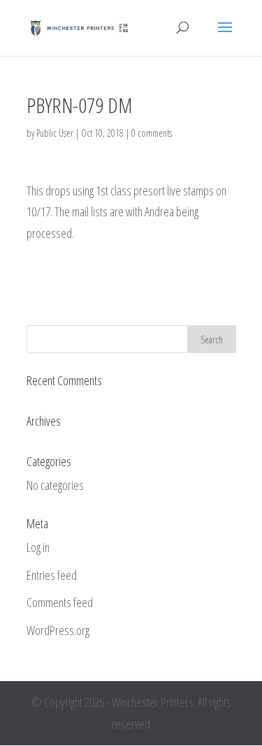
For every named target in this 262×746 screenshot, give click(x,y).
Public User (54, 133)
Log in (38, 547)
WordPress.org (58, 630)
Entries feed (52, 575)
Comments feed (60, 602)
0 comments (151, 133)
